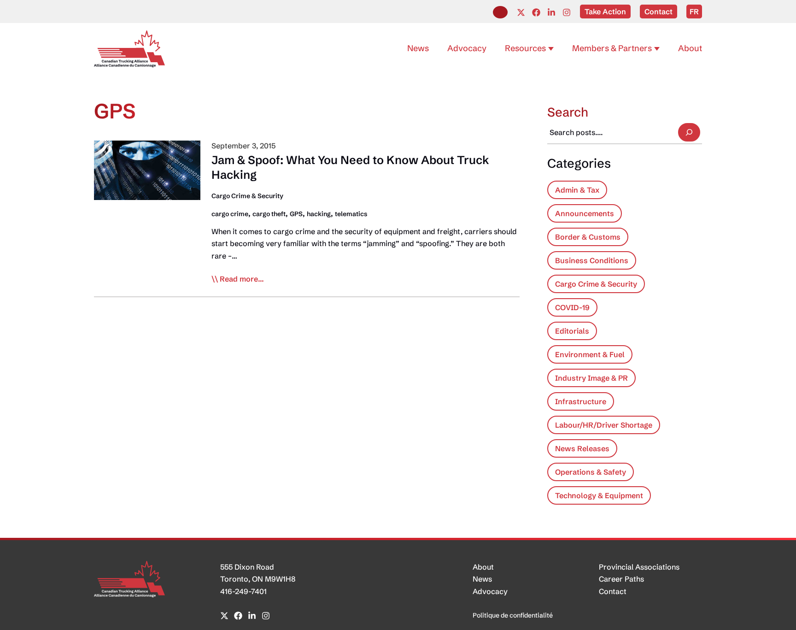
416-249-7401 (243, 591)
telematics (351, 214)
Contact (612, 591)
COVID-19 (572, 307)
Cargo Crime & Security (247, 196)
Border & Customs (587, 236)
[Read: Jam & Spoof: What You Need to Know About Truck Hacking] (147, 169)
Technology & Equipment (599, 495)
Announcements (584, 213)
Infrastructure (580, 401)
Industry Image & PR (591, 378)
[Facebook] (536, 12)
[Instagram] (566, 12)
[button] (500, 12)
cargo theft (269, 214)
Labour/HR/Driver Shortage (603, 425)
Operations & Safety (590, 472)
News (482, 578)
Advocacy (490, 591)
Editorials (572, 331)
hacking (319, 214)
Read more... (242, 279)
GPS (296, 214)
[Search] (689, 132)
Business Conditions (591, 260)
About (483, 566)
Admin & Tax (577, 189)
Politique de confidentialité (513, 615)
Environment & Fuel (590, 354)
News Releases (582, 448)
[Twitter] (521, 12)
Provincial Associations (639, 566)
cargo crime (229, 214)
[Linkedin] (551, 12)
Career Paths (621, 578)
